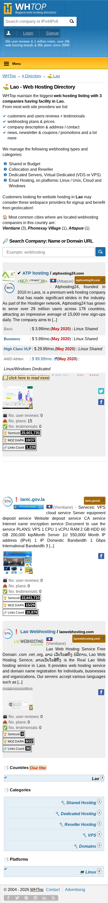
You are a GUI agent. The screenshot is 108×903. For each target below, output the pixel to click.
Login (28, 33)
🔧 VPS (91, 835)
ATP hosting (35, 273)
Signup (52, 33)
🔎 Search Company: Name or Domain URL (48, 241)
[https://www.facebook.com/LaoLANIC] (101, 556)
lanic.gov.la (32, 499)
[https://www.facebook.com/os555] (101, 692)
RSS (53, 898)
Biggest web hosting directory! (35, 12)
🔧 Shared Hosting (80, 802)
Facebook (8, 898)
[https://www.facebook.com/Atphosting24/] (101, 402)
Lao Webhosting (38, 631)
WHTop (9, 76)
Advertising (75, 889)
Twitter (17, 898)
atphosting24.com (88, 280)
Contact (53, 889)
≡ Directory (31, 76)
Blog (26, 898)
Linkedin (44, 898)
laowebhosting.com (87, 638)
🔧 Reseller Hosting (79, 824)
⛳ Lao (53, 76)
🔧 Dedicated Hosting (77, 813)
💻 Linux (89, 871)
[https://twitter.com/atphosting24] (101, 391)
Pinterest (35, 898)
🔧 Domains (86, 846)
